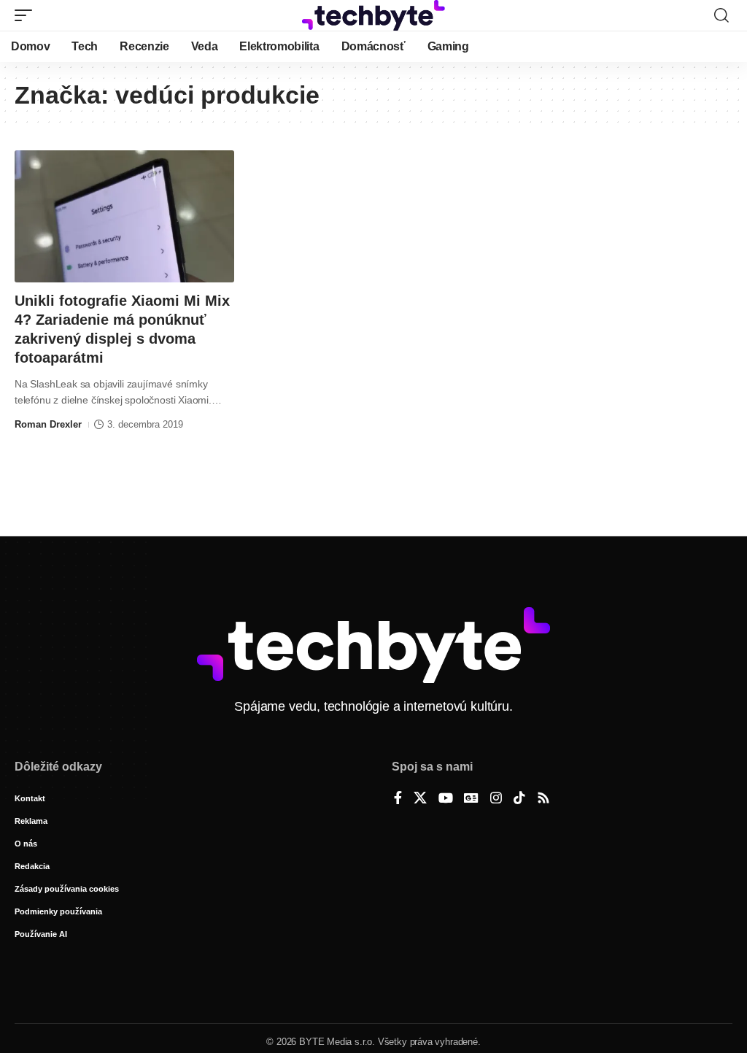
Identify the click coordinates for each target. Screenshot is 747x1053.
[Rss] (543, 799)
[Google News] (471, 799)
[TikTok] (519, 799)
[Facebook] (398, 799)
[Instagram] (496, 799)
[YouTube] (445, 799)
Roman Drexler (48, 424)
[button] (27, 15)
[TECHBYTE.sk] (373, 15)
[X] (420, 799)
